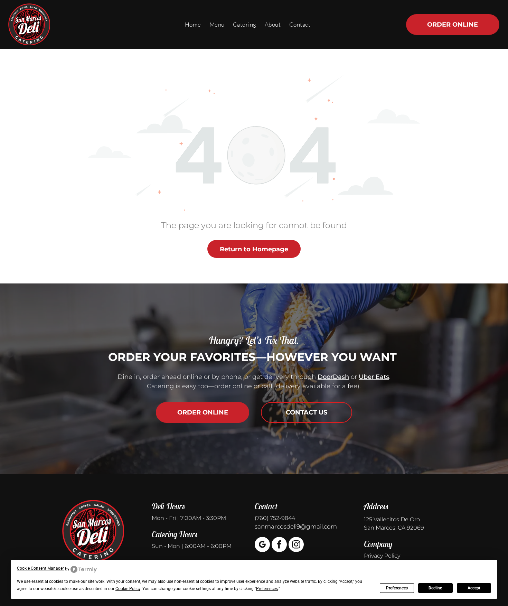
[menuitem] (193, 24)
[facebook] (279, 545)
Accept (474, 588)
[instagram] (296, 545)
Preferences (397, 588)
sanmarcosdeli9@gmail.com (296, 526)
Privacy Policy (382, 555)
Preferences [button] (267, 588)
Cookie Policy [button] (127, 588)
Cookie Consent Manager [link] (40, 568)
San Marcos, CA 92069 (394, 527)
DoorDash (333, 377)
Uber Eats (374, 377)
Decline (435, 588)
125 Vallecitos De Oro (392, 519)
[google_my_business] (262, 545)
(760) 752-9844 (275, 518)
